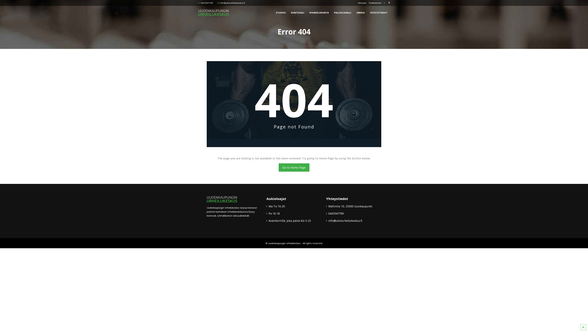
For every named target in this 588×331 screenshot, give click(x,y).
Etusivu (281, 12)
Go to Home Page (294, 167)
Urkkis (360, 12)
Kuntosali (297, 12)
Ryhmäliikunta (319, 12)
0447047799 (207, 3)
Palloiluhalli (342, 12)
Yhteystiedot (378, 12)
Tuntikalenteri (375, 3)
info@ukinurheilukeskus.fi (232, 3)
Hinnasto (362, 3)
